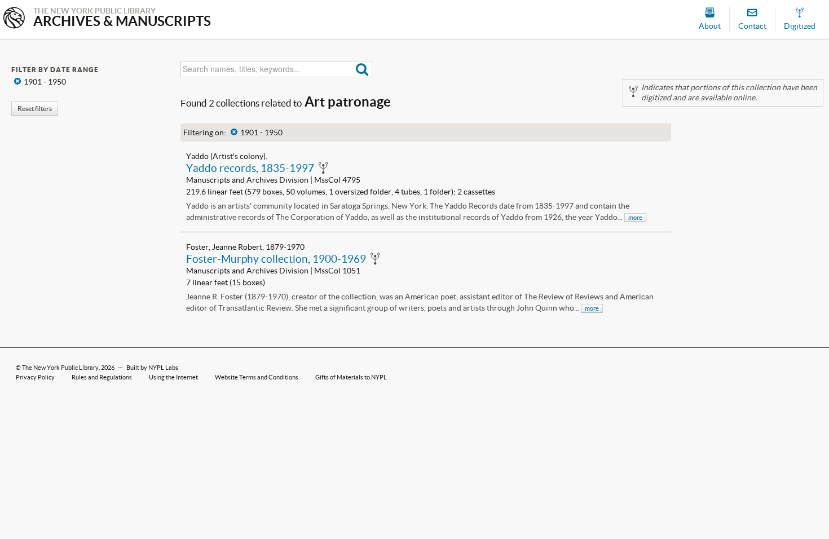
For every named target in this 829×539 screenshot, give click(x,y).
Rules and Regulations (102, 377)
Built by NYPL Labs (152, 367)
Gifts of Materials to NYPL (351, 377)
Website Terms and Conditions (256, 377)
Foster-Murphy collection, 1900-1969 (276, 259)
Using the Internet (173, 377)
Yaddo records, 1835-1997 (250, 168)
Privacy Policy (35, 377)
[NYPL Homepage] (14, 19)
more (635, 217)
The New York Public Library (60, 367)
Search (362, 69)
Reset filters (34, 108)
